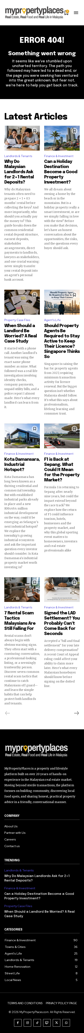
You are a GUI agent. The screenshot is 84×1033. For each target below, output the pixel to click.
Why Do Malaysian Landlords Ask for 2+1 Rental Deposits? (19, 172)
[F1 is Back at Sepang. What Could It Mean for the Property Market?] (62, 436)
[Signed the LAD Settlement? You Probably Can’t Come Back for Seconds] (62, 589)
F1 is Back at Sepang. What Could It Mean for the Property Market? (61, 469)
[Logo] (42, 751)
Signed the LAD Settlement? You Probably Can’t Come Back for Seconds (62, 623)
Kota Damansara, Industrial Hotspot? (22, 464)
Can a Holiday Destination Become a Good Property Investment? (60, 172)
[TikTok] (37, 1023)
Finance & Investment (58, 156)
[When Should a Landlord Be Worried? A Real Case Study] (22, 302)
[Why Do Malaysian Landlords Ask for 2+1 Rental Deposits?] (22, 138)
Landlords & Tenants (18, 156)
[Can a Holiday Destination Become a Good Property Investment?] (62, 138)
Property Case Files (17, 320)
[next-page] (76, 713)
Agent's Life (52, 320)
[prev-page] (7, 713)
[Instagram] (27, 1023)
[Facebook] (18, 1023)
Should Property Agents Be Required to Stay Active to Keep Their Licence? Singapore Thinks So (62, 341)
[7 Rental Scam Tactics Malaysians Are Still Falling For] (22, 589)
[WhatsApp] (66, 1023)
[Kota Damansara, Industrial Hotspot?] (22, 436)
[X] (56, 1023)
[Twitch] (47, 1023)
